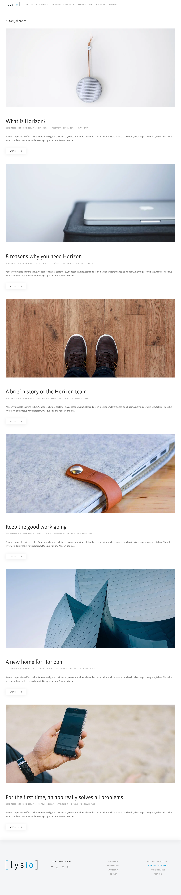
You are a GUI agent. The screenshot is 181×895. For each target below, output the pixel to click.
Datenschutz (113, 865)
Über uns (100, 4)
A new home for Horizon (34, 661)
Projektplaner (85, 4)
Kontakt (113, 4)
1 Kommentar (82, 127)
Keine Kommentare (84, 263)
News (72, 127)
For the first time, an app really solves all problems (64, 796)
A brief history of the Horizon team (46, 390)
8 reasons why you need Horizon (44, 255)
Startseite (113, 861)
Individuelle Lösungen (63, 4)
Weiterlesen (16, 150)
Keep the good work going (36, 526)
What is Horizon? (26, 120)
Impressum (113, 869)
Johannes (26, 127)
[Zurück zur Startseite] (13, 4)
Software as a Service (37, 4)
